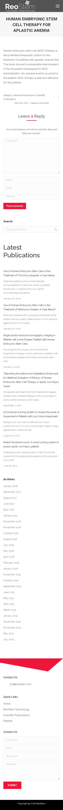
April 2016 (8, 556)
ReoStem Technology (16, 709)
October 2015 (10, 580)
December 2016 (12, 521)
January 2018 (10, 486)
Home (6, 703)
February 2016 (11, 562)
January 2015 (10, 615)
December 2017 (12, 492)
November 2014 (12, 627)
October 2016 (10, 533)
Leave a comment (40, 103)
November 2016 (12, 527)
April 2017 (8, 509)
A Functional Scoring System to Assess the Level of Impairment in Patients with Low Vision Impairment (31, 414)
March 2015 (9, 610)
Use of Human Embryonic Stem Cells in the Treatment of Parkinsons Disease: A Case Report (29, 307)
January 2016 (10, 568)
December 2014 (12, 621)
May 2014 (8, 633)
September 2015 (12, 586)
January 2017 (10, 515)
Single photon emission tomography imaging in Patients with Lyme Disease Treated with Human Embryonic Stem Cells (29, 339)
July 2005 (8, 639)
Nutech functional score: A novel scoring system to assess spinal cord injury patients (31, 444)
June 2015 (8, 592)
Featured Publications (24, 95)
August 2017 (10, 498)
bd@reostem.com (20, 684)
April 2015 (8, 604)
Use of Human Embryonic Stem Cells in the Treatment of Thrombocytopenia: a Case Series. (29, 273)
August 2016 (10, 539)
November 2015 (12, 574)
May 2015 (8, 598)
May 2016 (8, 551)
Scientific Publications (16, 715)
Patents (7, 720)
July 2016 (8, 545)
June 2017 (8, 503)
